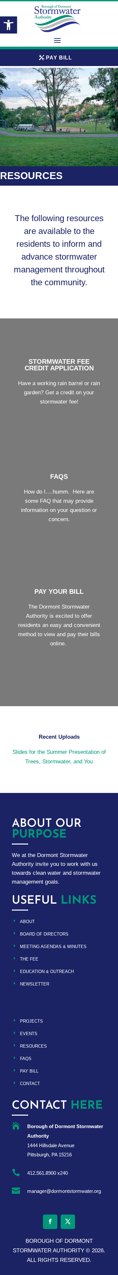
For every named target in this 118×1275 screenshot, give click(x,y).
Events (28, 1033)
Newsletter (34, 984)
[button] (8, 25)
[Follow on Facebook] (50, 1222)
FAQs (25, 1058)
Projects (31, 1021)
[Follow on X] (68, 1222)
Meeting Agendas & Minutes (53, 946)
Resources (33, 1046)
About (27, 921)
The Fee (29, 959)
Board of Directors (44, 934)
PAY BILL (59, 57)
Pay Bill (29, 1071)
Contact (30, 1083)
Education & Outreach (47, 971)
